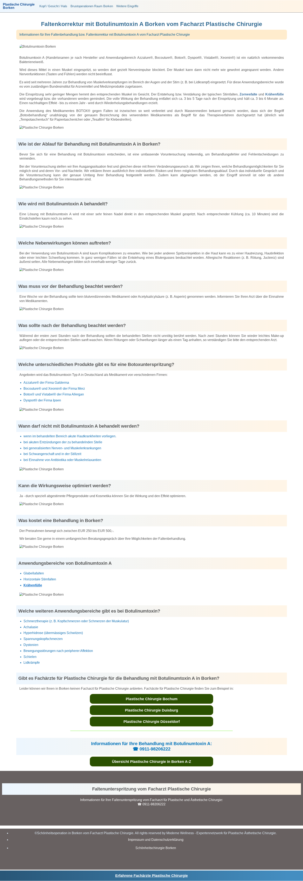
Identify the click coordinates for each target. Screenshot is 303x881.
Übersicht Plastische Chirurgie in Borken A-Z (151, 762)
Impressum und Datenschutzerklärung (155, 839)
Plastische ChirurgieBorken (19, 6)
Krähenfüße (274, 94)
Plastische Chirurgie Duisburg (151, 710)
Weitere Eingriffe (127, 6)
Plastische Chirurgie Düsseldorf (151, 722)
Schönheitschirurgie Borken (155, 848)
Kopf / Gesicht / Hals (53, 6)
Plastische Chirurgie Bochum (151, 699)
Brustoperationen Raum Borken (91, 6)
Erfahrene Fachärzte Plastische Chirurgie (151, 876)
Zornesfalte (248, 94)
